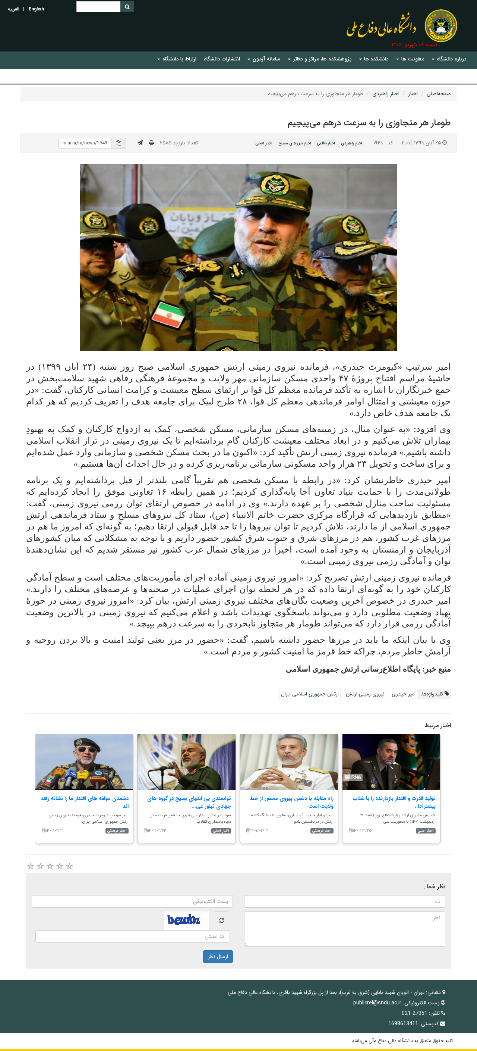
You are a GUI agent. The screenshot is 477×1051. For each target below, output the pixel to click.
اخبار (413, 94)
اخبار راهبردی (385, 94)
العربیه (13, 9)
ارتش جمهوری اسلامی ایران (310, 694)
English (36, 9)
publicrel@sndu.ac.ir (377, 1003)
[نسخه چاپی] (151, 143)
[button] (449, 59)
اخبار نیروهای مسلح (294, 143)
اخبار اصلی (263, 143)
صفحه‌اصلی (439, 94)
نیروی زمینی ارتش (365, 694)
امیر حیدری (404, 694)
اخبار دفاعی (326, 143)
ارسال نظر (218, 957)
